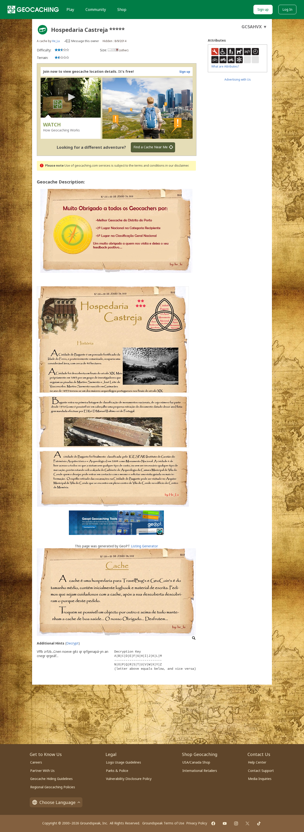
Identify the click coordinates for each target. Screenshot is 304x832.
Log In (287, 9)
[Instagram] (236, 823)
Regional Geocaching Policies (52, 787)
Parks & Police (117, 770)
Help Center (257, 762)
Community (96, 9)
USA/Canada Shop (196, 762)
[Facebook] (213, 823)
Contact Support (261, 770)
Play (70, 9)
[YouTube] (225, 823)
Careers (36, 762)
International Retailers (199, 770)
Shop (121, 9)
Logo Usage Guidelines (123, 762)
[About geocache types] (42, 29)
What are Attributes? (225, 66)
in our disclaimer (176, 166)
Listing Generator (144, 546)
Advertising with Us (237, 79)
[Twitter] (247, 823)
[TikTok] (259, 823)
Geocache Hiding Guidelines (51, 778)
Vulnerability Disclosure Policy (129, 778)
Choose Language (57, 802)
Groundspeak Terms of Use (163, 823)
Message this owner (85, 41)
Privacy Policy (196, 823)
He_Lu (56, 41)
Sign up (263, 9)
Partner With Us (42, 770)
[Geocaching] (33, 9)
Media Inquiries (259, 778)
